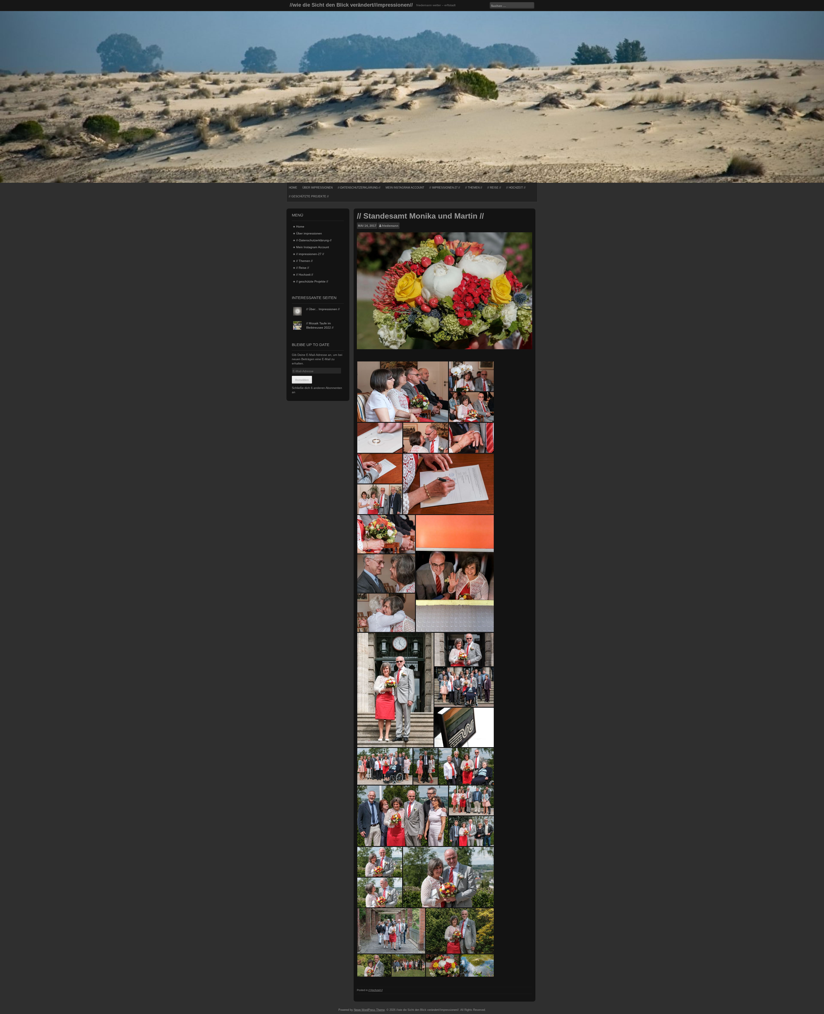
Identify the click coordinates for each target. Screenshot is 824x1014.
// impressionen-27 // (444, 187)
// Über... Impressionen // (323, 309)
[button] (402, 391)
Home (293, 187)
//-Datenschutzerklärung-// (359, 187)
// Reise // (494, 187)
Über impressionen (317, 187)
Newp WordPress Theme (369, 1009)
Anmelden (302, 380)
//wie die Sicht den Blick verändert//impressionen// (351, 5)
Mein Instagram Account (405, 187)
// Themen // (473, 187)
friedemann (390, 225)
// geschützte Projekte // (309, 196)
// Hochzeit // (516, 187)
